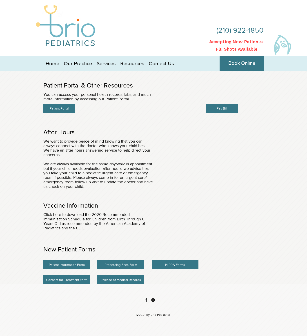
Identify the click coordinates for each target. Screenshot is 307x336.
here (57, 214)
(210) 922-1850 (240, 30)
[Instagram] (153, 300)
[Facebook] (146, 300)
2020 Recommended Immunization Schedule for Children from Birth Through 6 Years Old (94, 219)
